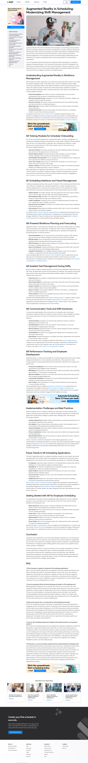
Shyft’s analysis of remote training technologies (38, 175)
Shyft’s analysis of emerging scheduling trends (61, 388)
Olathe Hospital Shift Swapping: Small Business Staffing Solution (52, 696)
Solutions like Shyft (39, 527)
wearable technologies (49, 486)
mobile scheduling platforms (56, 297)
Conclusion (11, 64)
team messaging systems (69, 340)
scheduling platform (42, 525)
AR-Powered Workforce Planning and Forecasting (15, 44)
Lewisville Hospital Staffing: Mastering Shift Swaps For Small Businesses (71, 696)
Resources (36, 2)
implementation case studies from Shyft (63, 299)
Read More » (11, 698)
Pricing (45, 2)
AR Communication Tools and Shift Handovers (15, 50)
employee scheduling (71, 119)
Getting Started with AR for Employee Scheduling (14, 62)
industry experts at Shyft (47, 114)
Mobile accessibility (31, 439)
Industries (27, 2)
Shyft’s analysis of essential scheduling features (46, 212)
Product (18, 2)
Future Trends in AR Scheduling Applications (15, 59)
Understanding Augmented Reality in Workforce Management (15, 35)
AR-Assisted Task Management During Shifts (15, 47)
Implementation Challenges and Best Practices (15, 56)
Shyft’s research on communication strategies (51, 346)
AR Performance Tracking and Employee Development (15, 53)
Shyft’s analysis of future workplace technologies (39, 482)
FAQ (9, 65)
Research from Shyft (42, 443)
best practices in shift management (51, 255)
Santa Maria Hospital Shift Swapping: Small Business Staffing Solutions (33, 696)
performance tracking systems (56, 386)
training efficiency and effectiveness (65, 169)
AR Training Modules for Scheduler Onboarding (15, 38)
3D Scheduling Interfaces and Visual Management (14, 41)
